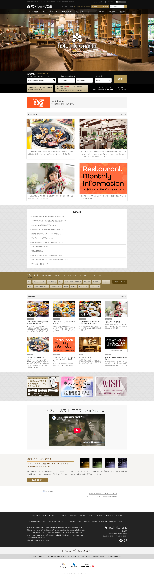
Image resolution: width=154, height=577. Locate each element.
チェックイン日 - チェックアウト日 (38, 76)
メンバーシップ (88, 2)
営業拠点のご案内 (98, 556)
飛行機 (66, 286)
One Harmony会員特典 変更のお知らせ (44, 225)
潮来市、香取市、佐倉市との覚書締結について (46, 255)
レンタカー (106, 282)
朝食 (60, 282)
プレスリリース (46, 521)
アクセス (101, 12)
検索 (120, 78)
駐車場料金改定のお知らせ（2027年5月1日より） (47, 242)
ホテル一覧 (32, 556)
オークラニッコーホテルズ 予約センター (76, 556)
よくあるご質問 (98, 2)
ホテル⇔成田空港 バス (41, 286)
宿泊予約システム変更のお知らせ (42, 238)
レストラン (54, 12)
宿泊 (44, 12)
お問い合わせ (118, 515)
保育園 (30, 286)
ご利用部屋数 (99, 76)
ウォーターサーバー (39, 282)
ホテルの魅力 (33, 12)
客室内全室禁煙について (39, 251)
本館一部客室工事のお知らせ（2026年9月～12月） (48, 229)
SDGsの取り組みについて (40, 264)
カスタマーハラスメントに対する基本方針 (87, 521)
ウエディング (66, 12)
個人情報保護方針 (103, 521)
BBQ (29, 282)
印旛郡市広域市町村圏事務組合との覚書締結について (49, 216)
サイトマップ (122, 521)
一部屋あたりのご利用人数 (66, 76)
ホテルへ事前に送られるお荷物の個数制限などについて (49, 259)
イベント (91, 12)
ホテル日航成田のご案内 (34, 521)
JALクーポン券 (83, 286)
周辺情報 (112, 12)
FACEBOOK (110, 2)
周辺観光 (73, 286)
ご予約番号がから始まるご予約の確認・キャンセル (72, 88)
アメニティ (96, 282)
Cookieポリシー (113, 521)
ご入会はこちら (37, 480)
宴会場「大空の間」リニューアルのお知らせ (46, 234)
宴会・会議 (79, 12)
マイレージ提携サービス (115, 556)
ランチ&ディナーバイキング (73, 282)
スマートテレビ (95, 286)
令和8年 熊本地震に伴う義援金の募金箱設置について (48, 221)
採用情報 (54, 521)
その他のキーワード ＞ (119, 282)
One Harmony (52, 282)
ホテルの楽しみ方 (56, 286)
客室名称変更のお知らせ (39, 247)
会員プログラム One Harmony (49, 556)
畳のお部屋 (87, 282)
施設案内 (122, 12)
